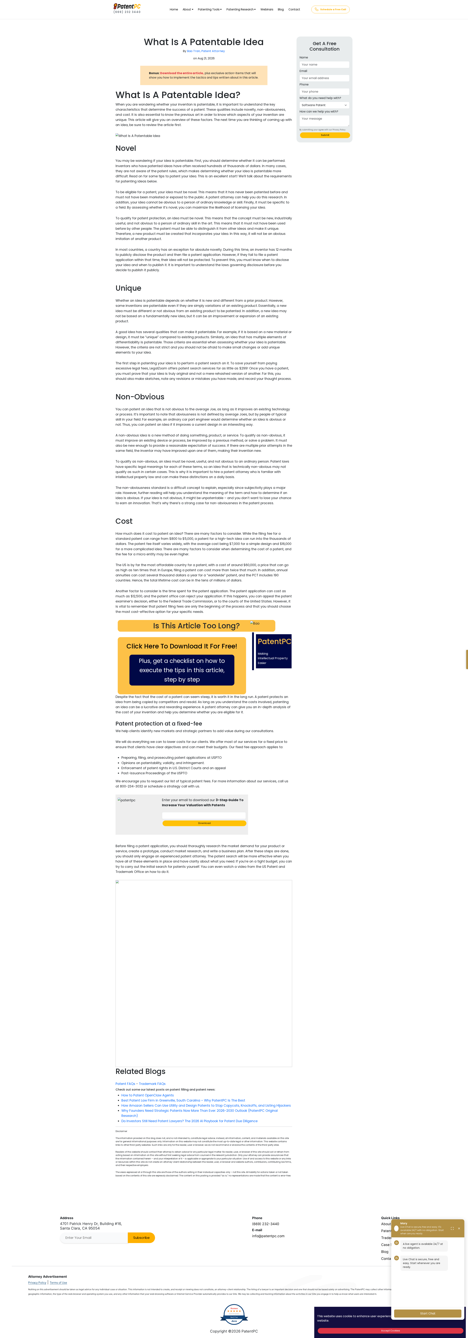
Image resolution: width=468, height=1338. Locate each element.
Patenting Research (240, 9)
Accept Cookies (390, 1330)
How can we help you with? (318, 111)
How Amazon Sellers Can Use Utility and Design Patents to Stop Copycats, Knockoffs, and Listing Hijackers (206, 1105)
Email (303, 71)
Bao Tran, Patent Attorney (206, 51)
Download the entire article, (182, 73)
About (187, 9)
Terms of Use (58, 1282)
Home (174, 9)
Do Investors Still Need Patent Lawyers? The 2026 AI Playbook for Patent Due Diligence (189, 1121)
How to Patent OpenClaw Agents (147, 1095)
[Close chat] (459, 1228)
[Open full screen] (452, 1228)
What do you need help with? (320, 98)
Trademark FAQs (152, 1084)
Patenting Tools (209, 9)
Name (303, 57)
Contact (294, 9)
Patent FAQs (125, 1084)
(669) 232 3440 (127, 12)
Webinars (267, 9)
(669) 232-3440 (265, 1224)
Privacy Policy (37, 1282)
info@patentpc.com (268, 1236)
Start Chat (427, 1313)
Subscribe (141, 1237)
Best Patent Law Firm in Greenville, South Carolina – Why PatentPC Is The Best (183, 1100)
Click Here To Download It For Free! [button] (182, 646)
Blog (281, 9)
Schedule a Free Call (333, 9)
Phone (304, 84)
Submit (325, 135)
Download (204, 823)
